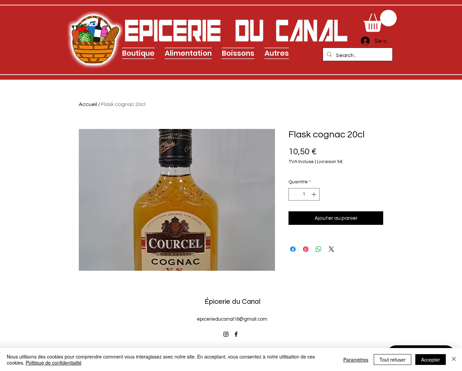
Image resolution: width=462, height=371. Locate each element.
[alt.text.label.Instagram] (226, 334)
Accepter (430, 359)
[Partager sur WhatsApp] (319, 249)
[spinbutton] (304, 194)
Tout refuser (392, 359)
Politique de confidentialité (54, 362)
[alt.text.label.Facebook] (236, 334)
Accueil (88, 104)
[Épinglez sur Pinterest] (306, 249)
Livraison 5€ (330, 161)
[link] (380, 21)
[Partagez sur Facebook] (293, 249)
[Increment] (314, 194)
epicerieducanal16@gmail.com (232, 319)
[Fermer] (454, 359)
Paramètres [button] (355, 359)
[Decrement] (294, 194)
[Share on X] (331, 249)
